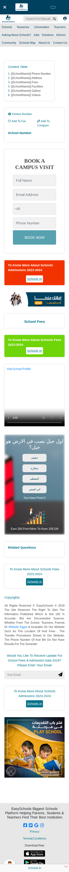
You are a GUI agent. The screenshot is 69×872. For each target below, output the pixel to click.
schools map (27, 42)
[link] (25, 825)
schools (7, 27)
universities (41, 27)
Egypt (24, 626)
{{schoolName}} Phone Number (31, 73)
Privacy (34, 831)
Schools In (34, 279)
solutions (48, 34)
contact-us (60, 42)
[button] (54, 19)
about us (44, 42)
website (14, 626)
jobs (36, 34)
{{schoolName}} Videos (26, 95)
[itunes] (34, 853)
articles (60, 34)
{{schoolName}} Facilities (27, 86)
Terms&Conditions (34, 838)
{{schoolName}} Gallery (26, 90)
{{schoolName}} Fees (24, 82)
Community (9, 42)
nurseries (23, 27)
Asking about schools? (16, 34)
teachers (59, 27)
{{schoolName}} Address (26, 77)
